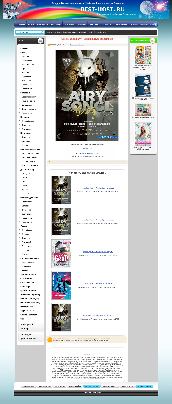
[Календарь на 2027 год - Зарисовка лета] (143, 146)
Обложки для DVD (29, 198)
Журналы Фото (27, 311)
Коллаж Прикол (28, 161)
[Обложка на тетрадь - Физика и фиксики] (143, 96)
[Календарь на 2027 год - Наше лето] (143, 115)
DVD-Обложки (121, 24)
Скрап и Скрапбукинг (64, 32)
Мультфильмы (28, 262)
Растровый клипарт (29, 258)
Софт (22, 319)
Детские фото (28, 105)
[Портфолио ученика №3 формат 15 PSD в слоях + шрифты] (143, 64)
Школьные (26, 81)
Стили (24, 181)
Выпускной (26, 242)
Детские (25, 56)
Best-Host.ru (51, 32)
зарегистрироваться (75, 340)
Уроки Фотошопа (28, 274)
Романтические (28, 64)
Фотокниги (69, 24)
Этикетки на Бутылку (30, 295)
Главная (21, 24)
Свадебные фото (29, 97)
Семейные (26, 77)
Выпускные (27, 129)
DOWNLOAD (87, 153)
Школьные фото (29, 109)
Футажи (23, 226)
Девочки (25, 145)
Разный (25, 270)
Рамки (31, 24)
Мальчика (26, 141)
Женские (25, 73)
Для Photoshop (27, 169)
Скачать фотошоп (28, 315)
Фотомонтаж (26, 278)
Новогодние (27, 89)
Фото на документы (30, 165)
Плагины (25, 186)
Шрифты (25, 190)
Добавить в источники (147, 24)
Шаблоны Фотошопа (30, 149)
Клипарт (134, 24)
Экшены (25, 194)
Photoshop (106, 24)
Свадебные (27, 60)
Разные (25, 254)
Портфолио (42, 24)
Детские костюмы (29, 157)
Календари (56, 24)
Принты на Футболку (30, 303)
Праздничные (27, 85)
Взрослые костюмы (30, 153)
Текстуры (26, 173)
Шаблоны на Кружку (29, 299)
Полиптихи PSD (27, 307)
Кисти (24, 177)
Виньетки (82, 24)
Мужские (25, 68)
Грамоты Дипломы (29, 290)
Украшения (26, 266)
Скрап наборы (27, 282)
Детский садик (28, 121)
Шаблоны (94, 24)
